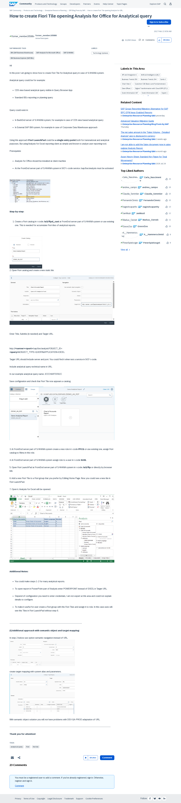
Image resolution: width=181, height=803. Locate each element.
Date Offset (126, 88)
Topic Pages (122, 4)
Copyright (41, 799)
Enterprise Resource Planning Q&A (139, 116)
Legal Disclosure (55, 799)
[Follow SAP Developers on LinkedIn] (164, 798)
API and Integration (129, 75)
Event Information (128, 93)
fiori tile (35, 747)
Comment (19, 786)
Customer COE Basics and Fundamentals (150, 84)
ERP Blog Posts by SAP (77, 10)
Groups (63, 4)
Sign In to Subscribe (159, 22)
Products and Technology (46, 4)
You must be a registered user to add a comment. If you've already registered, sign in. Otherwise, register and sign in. (59, 779)
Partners (87, 4)
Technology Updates (100, 53)
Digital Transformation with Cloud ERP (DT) (151, 88)
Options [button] (148, 26)
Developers (75, 4)
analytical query (17, 747)
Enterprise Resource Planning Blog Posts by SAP (146, 124)
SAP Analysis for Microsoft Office (48, 53)
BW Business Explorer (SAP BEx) (22, 58)
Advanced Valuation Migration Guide (137, 121)
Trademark (69, 799)
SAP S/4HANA (68, 53)
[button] (159, 40)
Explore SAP (155, 4)
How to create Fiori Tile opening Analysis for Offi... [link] (105, 10)
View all (124, 250)
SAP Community (15, 10)
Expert (164, 93)
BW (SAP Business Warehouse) (22, 53)
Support (79, 799)
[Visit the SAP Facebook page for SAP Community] (150, 798)
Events (97, 4)
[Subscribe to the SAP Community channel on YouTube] (159, 798)
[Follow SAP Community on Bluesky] (155, 798)
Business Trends (128, 79)
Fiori (27, 747)
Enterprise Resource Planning (56, 10)
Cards (162, 79)
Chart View (126, 84)
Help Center (108, 4)
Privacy (18, 799)
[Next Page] (148, 96)
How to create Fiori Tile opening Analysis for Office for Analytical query (81, 16)
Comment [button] (107, 758)
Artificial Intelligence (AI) (149, 75)
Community (25, 4)
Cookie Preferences (94, 799)
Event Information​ (148, 93)
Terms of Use (28, 799)
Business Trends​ (147, 79)
